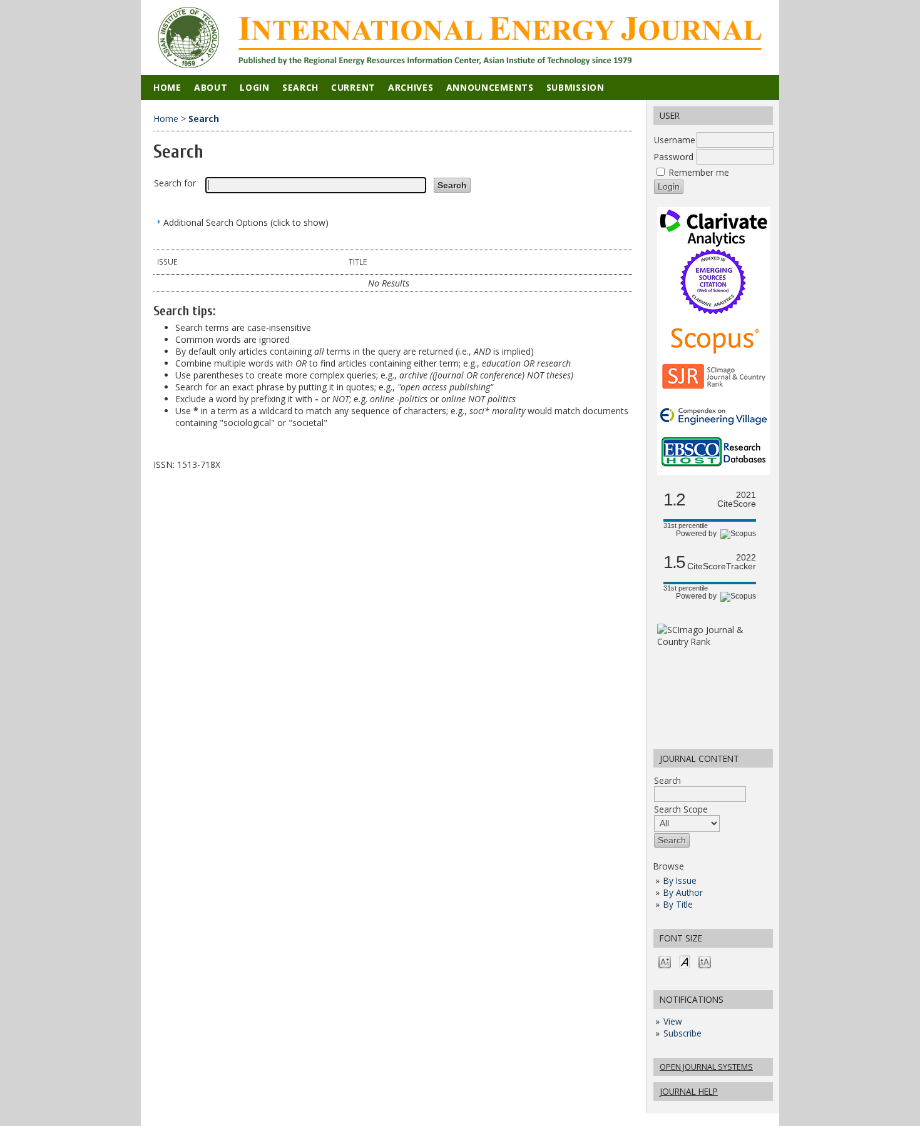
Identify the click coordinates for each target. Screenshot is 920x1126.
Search (667, 780)
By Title (678, 904)
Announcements (490, 87)
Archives (411, 87)
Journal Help (689, 1091)
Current (353, 87)
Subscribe (682, 1033)
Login (255, 87)
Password (673, 157)
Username (674, 140)
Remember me (699, 172)
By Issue (680, 880)
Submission (575, 87)
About (211, 87)
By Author (683, 892)
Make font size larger (704, 961)
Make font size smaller (664, 961)
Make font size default (684, 961)
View (672, 1021)
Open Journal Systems (706, 1066)
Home (167, 87)
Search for (175, 183)
